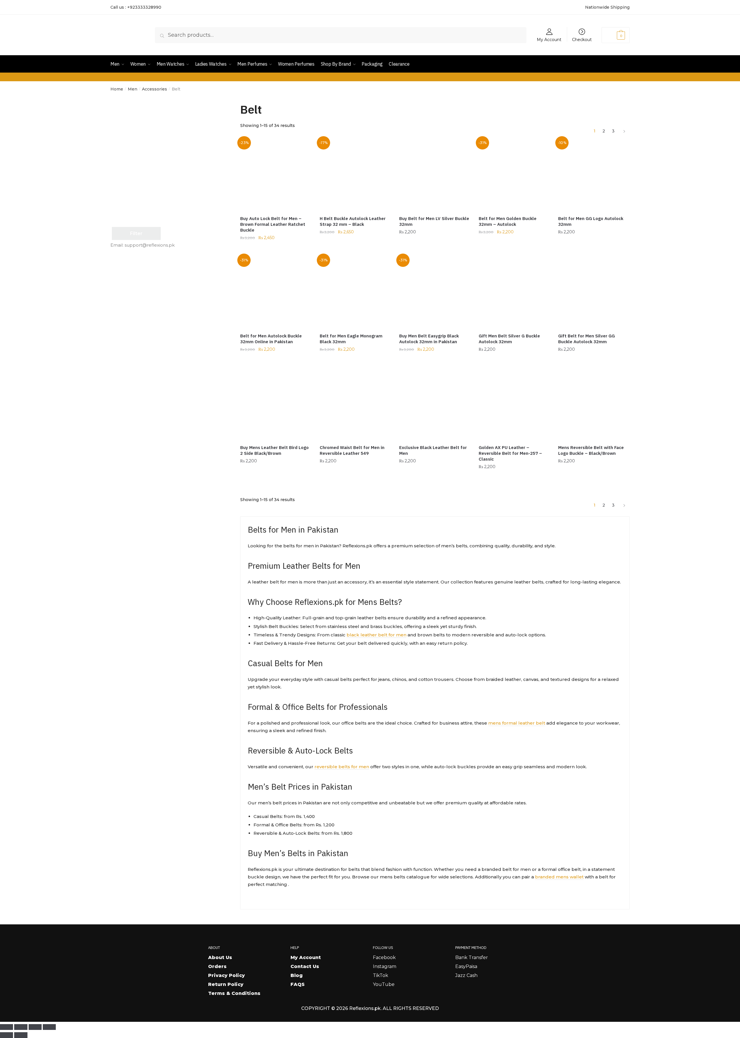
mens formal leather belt (516, 723)
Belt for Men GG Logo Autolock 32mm (590, 221)
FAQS (298, 984)
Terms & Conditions (234, 993)
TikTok (380, 975)
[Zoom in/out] (6, 1027)
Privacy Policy (226, 975)
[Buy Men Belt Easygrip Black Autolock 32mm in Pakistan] (434, 291)
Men (132, 89)
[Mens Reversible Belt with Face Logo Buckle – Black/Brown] (593, 403)
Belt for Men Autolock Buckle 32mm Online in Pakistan (271, 338)
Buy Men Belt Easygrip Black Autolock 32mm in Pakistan (429, 338)
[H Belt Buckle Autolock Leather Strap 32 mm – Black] (355, 174)
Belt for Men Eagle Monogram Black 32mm (351, 338)
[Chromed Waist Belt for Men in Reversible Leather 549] (355, 403)
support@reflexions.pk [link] (150, 245)
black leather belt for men (376, 635)
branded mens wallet (559, 877)
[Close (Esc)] (49, 1027)
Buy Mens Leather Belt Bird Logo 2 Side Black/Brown (274, 450)
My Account (549, 39)
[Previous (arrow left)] (6, 1035)
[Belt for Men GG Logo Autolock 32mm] (593, 174)
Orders (217, 966)
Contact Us (305, 966)
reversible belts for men (341, 766)
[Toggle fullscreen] (20, 1027)
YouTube (384, 984)
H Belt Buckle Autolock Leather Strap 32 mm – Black (353, 221)
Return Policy (225, 984)
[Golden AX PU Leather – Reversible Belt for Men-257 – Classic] (514, 403)
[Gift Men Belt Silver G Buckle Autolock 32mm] (514, 291)
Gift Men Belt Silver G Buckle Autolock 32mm (509, 338)
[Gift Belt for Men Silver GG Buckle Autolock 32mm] (593, 291)
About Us (220, 957)
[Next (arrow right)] (20, 1035)
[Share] (35, 1027)
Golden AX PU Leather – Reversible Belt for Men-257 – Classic (510, 453)
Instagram (384, 966)
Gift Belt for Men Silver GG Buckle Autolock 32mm (586, 338)
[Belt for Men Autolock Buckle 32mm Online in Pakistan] (275, 291)
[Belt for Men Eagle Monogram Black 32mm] (355, 291)
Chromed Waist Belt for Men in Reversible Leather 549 (352, 450)
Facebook (384, 957)
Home (116, 89)
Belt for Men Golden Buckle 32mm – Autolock (507, 221)
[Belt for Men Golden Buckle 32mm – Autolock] (514, 174)
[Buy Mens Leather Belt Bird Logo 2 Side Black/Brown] (275, 403)
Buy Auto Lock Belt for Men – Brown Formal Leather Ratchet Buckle (272, 224)
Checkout (582, 39)
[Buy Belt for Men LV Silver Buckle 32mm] (434, 174)
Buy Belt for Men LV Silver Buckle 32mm (434, 221)
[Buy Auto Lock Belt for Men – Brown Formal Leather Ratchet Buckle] (275, 174)
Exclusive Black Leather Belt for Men (433, 450)
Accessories (154, 89)
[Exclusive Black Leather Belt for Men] (434, 403)
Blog (297, 975)
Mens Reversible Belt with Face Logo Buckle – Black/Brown (591, 450)
